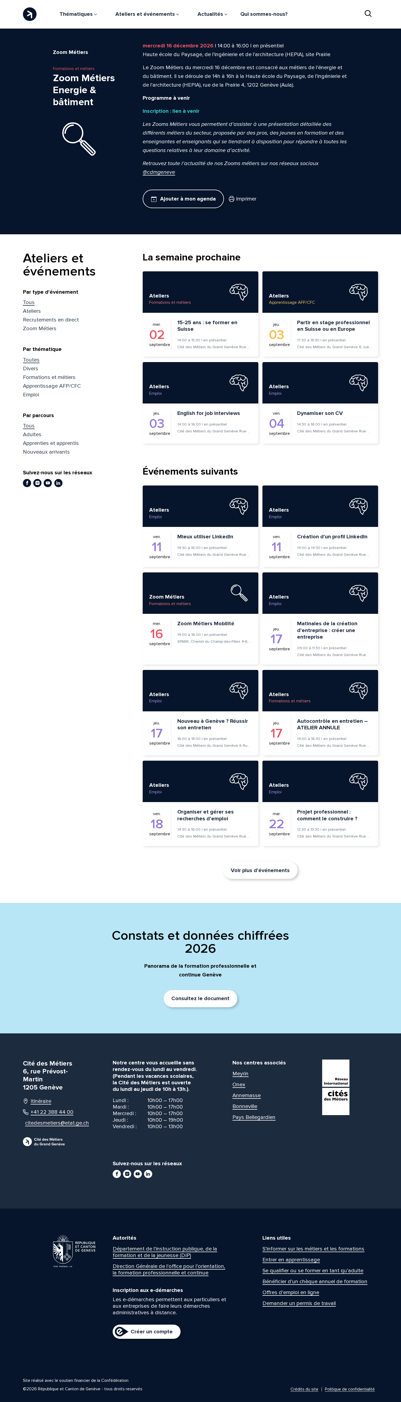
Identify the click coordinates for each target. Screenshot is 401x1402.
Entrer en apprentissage (291, 1260)
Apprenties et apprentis (51, 443)
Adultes (32, 434)
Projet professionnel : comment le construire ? (327, 815)
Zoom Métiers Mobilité (205, 623)
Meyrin (240, 1073)
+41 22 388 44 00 (52, 1112)
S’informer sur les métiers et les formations (313, 1249)
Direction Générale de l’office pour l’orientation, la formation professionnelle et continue (169, 1269)
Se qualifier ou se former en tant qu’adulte (312, 1270)
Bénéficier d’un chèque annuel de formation (314, 1281)
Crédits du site (304, 1389)
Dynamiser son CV (320, 413)
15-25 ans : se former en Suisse (207, 325)
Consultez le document (200, 998)
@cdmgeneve (159, 172)
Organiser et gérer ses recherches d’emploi (205, 815)
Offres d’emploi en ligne (290, 1292)
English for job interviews (208, 413)
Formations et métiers (49, 377)
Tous (29, 302)
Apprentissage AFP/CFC (52, 386)
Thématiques (76, 14)
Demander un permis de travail (299, 1303)
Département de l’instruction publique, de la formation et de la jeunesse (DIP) (165, 1252)
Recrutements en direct (51, 320)
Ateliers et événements (145, 14)
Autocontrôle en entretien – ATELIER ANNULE (332, 724)
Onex (238, 1084)
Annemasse (246, 1095)
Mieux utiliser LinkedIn (205, 536)
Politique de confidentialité (350, 1389)
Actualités (211, 14)
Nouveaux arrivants (46, 452)
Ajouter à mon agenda (187, 199)
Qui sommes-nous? (264, 14)
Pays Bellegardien (254, 1117)
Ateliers (32, 311)
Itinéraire (41, 1101)
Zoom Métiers (39, 328)
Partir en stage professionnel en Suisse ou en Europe (333, 325)
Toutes (31, 360)
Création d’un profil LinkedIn (332, 536)
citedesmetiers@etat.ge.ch (52, 1123)
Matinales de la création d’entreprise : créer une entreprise (327, 630)
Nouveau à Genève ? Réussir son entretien (212, 724)
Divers (30, 368)
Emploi (31, 395)
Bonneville (244, 1106)
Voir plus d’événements (260, 870)
